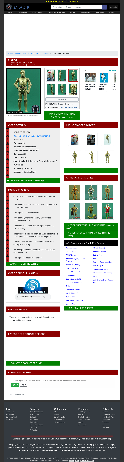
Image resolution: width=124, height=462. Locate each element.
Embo (68, 286)
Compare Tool (11, 417)
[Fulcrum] (117, 3)
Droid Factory (35, 427)
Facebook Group (108, 414)
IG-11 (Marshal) (72, 293)
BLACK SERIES (37, 12)
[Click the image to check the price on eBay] (23, 91)
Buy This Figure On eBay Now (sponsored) (31, 136)
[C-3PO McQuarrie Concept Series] (107, 192)
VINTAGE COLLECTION (57, 12)
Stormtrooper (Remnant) (102, 273)
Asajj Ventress (71, 248)
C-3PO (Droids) (72, 268)
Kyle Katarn (70, 297)
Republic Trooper (99, 251)
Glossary (9, 419)
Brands (18, 53)
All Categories (59, 422)
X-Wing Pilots (59, 419)
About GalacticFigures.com (93, 450)
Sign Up (15, 385)
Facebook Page (108, 417)
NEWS (10, 12)
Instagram (106, 419)
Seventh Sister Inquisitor (102, 262)
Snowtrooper (98, 266)
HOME (10, 53)
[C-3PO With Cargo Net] (74, 211)
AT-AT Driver (71, 251)
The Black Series (36, 412)
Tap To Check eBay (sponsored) (23, 65)
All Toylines (34, 430)
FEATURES (100, 12)
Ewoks (56, 414)
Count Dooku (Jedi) (73, 279)
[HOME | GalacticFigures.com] (19, 7)
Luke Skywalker (60, 417)
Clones (56, 412)
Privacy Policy (74, 461)
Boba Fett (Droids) (73, 265)
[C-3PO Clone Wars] (74, 192)
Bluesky (105, 412)
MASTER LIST (85, 12)
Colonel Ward (71, 275)
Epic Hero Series (36, 425)
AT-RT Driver (71, 255)
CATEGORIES (22, 12)
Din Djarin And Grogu (74, 282)
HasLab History (84, 417)
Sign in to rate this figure (68, 107)
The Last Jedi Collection (40, 53)
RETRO (72, 12)
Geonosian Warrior (73, 290)
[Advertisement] (62, 32)
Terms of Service (87, 461)
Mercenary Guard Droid (75, 300)
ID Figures (10, 414)
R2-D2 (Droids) (99, 248)
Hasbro (26, 53)
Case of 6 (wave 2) (73, 272)
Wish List (65, 99)
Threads (105, 422)
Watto (95, 276)
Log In (23, 385)
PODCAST (112, 12)
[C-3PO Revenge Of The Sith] (91, 192)
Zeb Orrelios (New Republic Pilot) (103, 281)
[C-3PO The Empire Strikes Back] (91, 211)
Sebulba (96, 259)
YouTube (105, 427)
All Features (83, 425)
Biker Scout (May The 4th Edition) (75, 260)
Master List (10, 412)
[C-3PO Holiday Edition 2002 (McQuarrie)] (107, 211)
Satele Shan (97, 255)
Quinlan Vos (70, 304)
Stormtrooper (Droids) (101, 269)
